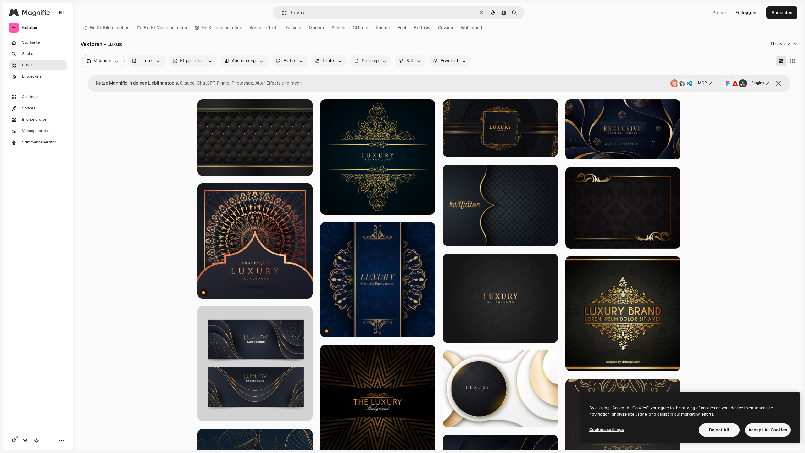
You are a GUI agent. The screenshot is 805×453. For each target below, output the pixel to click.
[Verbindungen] (14, 440)
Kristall (383, 28)
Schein (338, 28)
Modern (316, 28)
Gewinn (445, 28)
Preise (719, 12)
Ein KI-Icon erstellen (221, 28)
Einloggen (745, 12)
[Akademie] (25, 440)
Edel (401, 28)
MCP (702, 83)
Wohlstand (471, 28)
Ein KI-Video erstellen (165, 28)
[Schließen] (778, 83)
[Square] (792, 61)
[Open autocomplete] (282, 12)
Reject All (719, 430)
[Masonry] (781, 61)
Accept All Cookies (767, 430)
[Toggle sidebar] (62, 13)
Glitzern (360, 28)
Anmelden (781, 12)
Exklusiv (422, 28)
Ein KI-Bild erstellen (110, 28)
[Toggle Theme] (36, 440)
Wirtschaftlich (264, 28)
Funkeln (293, 28)
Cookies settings (606, 429)
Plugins (757, 83)
